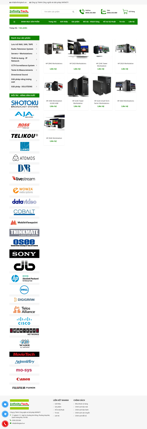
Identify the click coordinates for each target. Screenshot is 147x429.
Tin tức (122, 22)
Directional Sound (19, 74)
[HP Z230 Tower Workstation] (78, 87)
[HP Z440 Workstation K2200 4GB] (54, 87)
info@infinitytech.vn (19, 2)
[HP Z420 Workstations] (78, 49)
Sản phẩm (75, 22)
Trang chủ (52, 22)
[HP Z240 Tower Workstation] (101, 49)
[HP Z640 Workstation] (54, 124)
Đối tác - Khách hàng (91, 22)
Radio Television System (22, 49)
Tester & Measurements (22, 70)
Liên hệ (131, 22)
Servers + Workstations (21, 53)
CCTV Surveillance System (23, 65)
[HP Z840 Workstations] (54, 49)
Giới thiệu (64, 22)
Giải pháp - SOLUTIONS (21, 86)
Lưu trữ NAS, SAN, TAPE (22, 44)
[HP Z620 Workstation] (125, 49)
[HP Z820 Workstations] (125, 87)
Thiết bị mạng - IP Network (19, 59)
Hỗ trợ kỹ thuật (109, 22)
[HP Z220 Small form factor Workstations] (101, 87)
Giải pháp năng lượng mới (21, 80)
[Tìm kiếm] (73, 11)
